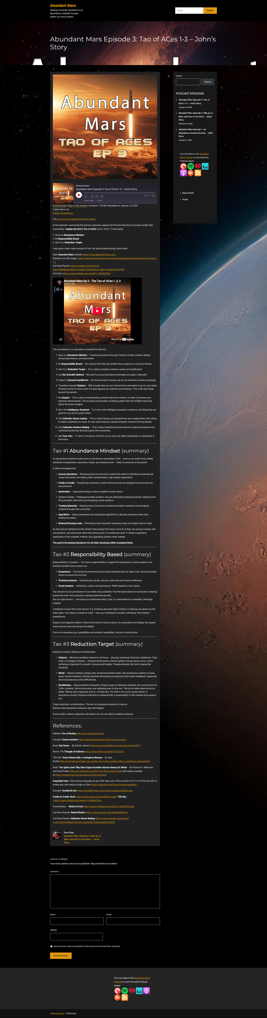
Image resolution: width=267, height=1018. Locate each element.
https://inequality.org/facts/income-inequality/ (114, 784)
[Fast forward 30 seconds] (103, 196)
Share (99, 200)
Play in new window (77, 205)
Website (53, 930)
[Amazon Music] (205, 166)
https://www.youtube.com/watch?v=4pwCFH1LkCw (108, 806)
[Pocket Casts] (183, 166)
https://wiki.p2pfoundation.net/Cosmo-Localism (102, 739)
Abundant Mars (63, 5)
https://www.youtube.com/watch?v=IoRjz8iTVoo (77, 800)
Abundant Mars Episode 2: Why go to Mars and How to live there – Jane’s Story (196, 116)
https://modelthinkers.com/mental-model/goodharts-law (105, 790)
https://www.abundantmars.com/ (99, 254)
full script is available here (70, 219)
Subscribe (89, 200)
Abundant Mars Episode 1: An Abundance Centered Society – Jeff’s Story (196, 132)
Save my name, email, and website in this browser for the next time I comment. (87, 946)
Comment (55, 871)
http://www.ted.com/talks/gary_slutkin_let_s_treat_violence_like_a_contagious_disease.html (105, 761)
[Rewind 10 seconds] (92, 196)
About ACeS (188, 193)
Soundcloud (67, 213)
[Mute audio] (86, 196)
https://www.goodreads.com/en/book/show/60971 (115, 745)
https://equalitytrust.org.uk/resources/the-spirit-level (80, 775)
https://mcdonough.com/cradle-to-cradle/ (96, 796)
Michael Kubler (58, 1013)
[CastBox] (190, 173)
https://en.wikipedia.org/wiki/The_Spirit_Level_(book (95, 771)
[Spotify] (190, 166)
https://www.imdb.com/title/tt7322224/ (104, 751)
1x (97, 196)
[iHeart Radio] (198, 166)
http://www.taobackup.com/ (90, 733)
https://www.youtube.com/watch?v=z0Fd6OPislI (86, 273)
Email (109, 914)
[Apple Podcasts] (183, 173)
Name (53, 914)
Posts (185, 199)
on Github (90, 219)
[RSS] (198, 173)
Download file (59, 205)
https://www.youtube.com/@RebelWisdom (107, 812)
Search (179, 76)
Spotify (56, 213)
